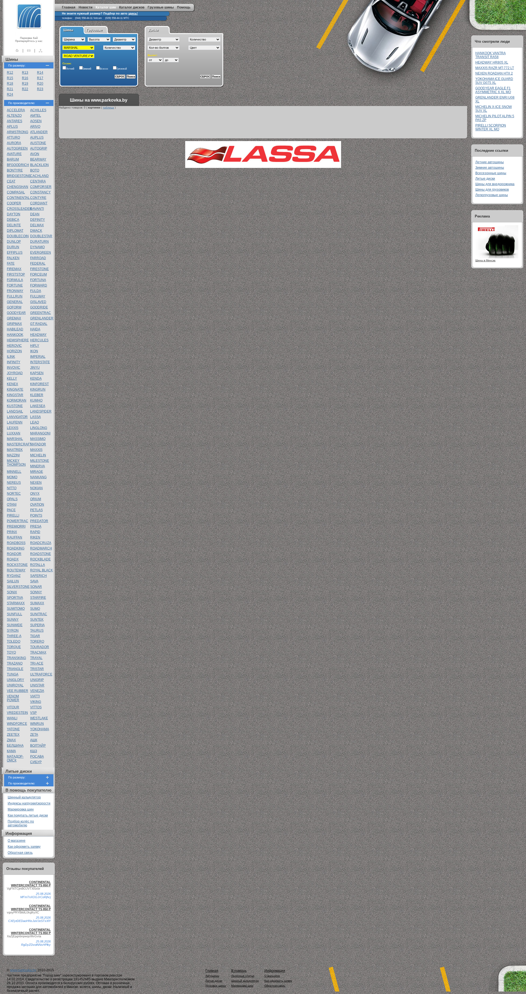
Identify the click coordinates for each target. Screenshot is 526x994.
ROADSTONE (40, 554)
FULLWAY (37, 296)
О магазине (16, 841)
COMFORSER (41, 187)
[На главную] (17, 50)
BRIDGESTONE (19, 176)
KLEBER (36, 395)
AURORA (14, 143)
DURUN (13, 247)
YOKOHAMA (39, 729)
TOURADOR (39, 647)
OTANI (11, 504)
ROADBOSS (16, 543)
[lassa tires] (263, 166)
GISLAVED (38, 302)
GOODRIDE (39, 307)
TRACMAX (38, 652)
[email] (28, 50)
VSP (33, 713)
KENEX (12, 384)
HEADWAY (38, 335)
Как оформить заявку (24, 847)
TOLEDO (13, 641)
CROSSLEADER (19, 209)
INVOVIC (13, 367)
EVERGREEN (40, 252)
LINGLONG (38, 428)
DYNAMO (37, 247)
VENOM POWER (13, 698)
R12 (10, 73)
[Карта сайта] (40, 50)
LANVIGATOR (17, 417)
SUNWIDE (14, 625)
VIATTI (35, 696)
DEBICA (13, 220)
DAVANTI (37, 209)
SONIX (12, 592)
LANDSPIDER (41, 411)
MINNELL (14, 472)
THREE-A (14, 636)
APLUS (12, 126)
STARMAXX (16, 603)
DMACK (36, 231)
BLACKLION (39, 165)
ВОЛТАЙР (38, 745)
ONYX (34, 493)
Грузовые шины (161, 7)
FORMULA (15, 280)
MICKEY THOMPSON (16, 462)
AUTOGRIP (38, 148)
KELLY (12, 378)
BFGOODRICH (18, 165)
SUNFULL (14, 614)
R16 (25, 78)
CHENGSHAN (17, 187)
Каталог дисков (131, 7)
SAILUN (13, 581)
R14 (40, 73)
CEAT (11, 181)
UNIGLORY (15, 680)
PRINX (12, 532)
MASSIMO (37, 439)
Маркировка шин (21, 809)
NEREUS (14, 483)
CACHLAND (39, 176)
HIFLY (34, 346)
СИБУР (36, 762)
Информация (274, 971)
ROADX (13, 559)
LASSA (35, 417)
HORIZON (14, 351)
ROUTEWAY (16, 570)
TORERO (37, 641)
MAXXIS (36, 450)
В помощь (239, 971)
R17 (40, 78)
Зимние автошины (489, 168)
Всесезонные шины (490, 173)
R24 (10, 94)
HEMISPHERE (18, 340)
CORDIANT (38, 203)
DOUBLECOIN (18, 236)
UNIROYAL (15, 685)
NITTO (11, 488)
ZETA (34, 735)
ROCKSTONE (17, 565)
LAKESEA (37, 406)
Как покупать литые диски (28, 815)
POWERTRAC (17, 521)
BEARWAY (38, 159)
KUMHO (36, 400)
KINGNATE (15, 389)
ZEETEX (13, 735)
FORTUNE (15, 285)
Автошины (212, 975)
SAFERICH (38, 576)
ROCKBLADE (40, 559)
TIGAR (35, 636)
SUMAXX (37, 603)
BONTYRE (15, 170)
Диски (153, 30)
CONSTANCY (40, 192)
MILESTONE (39, 461)
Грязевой (121, 68)
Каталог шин (106, 7)
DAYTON (13, 214)
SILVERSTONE (18, 587)
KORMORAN (16, 400)
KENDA (36, 378)
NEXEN (36, 483)
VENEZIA (37, 691)
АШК (33, 740)
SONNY (36, 592)
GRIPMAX (14, 324)
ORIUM (35, 499)
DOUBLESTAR (41, 236)
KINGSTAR (15, 395)
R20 (40, 83)
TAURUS (37, 630)
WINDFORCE (17, 724)
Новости (85, 7)
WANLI (12, 718)
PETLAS (36, 510)
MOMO (12, 477)
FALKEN (13, 258)
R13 (25, 73)
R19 (25, 83)
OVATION (37, 504)
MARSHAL (15, 439)
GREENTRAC (40, 313)
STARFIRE (38, 598)
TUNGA (12, 674)
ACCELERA (16, 110)
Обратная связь (20, 853)
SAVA (34, 581)
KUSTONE (15, 406)
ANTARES (14, 121)
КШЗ (33, 751)
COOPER (14, 203)
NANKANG (38, 477)
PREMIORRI (16, 526)
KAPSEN (37, 373)
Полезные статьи (242, 975)
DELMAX (37, 225)
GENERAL (15, 302)
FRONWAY (15, 291)
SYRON (13, 630)
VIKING (35, 702)
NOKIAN (36, 488)
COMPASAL (16, 192)
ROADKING (15, 548)
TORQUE (14, 647)
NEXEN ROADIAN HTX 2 (494, 73)
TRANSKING (16, 658)
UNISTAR (37, 685)
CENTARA (38, 181)
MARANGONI (40, 433)
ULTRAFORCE (41, 674)
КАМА (11, 751)
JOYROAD (15, 373)
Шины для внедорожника (494, 184)
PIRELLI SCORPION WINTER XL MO (490, 127)
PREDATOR (39, 521)
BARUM (13, 159)
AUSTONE (38, 143)
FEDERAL (37, 263)
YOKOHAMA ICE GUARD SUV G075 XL (494, 81)
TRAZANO (14, 663)
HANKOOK (15, 335)
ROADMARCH (41, 548)
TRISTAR (37, 669)
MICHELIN (38, 455)
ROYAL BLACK (41, 570)
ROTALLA (37, 565)
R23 (40, 89)
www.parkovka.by (23, 970)
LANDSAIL (15, 411)
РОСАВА (37, 756)
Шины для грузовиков (492, 189)
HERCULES (39, 340)
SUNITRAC (38, 614)
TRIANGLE (15, 669)
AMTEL (35, 116)
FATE (11, 263)
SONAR (36, 587)
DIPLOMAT (15, 231)
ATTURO (13, 137)
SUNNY (13, 619)
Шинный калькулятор (24, 797)
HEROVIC (14, 346)
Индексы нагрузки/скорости (29, 803)
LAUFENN (14, 422)
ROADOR (14, 554)
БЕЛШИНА (15, 745)
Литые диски (485, 179)
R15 (10, 78)
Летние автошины (489, 162)
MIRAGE (36, 472)
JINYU (35, 367)
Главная (68, 7)
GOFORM (14, 307)
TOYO (11, 652)
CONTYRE (38, 198)
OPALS (12, 499)
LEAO (34, 422)
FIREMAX (14, 269)
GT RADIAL (38, 324)
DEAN (34, 214)
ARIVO (35, 126)
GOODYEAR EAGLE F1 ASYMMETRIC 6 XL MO (493, 90)
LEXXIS (12, 428)
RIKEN (35, 537)
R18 (10, 83)
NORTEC (14, 493)
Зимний (87, 68)
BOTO (34, 170)
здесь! (133, 13)
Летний (70, 68)
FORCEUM (38, 274)
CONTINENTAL (18, 198)
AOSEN (36, 121)
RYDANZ (14, 576)
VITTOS (36, 707)
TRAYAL (36, 658)
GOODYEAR (16, 313)
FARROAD (38, 258)
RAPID (35, 532)
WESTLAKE (39, 718)
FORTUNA (38, 280)
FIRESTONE (39, 269)
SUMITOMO (16, 609)
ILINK (11, 357)
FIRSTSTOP (16, 274)
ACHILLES (38, 110)
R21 (10, 89)
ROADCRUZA (40, 543)
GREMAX (14, 318)
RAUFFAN (14, 537)
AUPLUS (37, 137)
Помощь (183, 7)
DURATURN (39, 242)
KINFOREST (39, 384)
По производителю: (21, 103)
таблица (108, 107)
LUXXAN (13, 433)
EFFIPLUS (14, 252)
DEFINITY (37, 220)
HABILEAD (15, 329)
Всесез (104, 68)
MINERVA (37, 466)
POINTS (36, 515)
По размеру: (16, 65)
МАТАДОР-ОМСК (15, 758)
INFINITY (13, 362)
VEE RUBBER (17, 691)
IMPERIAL (37, 357)
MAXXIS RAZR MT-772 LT (494, 68)
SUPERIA (37, 625)
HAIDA (35, 329)
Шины (68, 30)
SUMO (35, 609)
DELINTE (14, 225)
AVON (34, 154)
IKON (34, 351)
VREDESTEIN (17, 713)
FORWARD (38, 285)
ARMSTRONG (17, 132)
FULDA (35, 291)
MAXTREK (15, 450)
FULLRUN (14, 296)
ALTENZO (14, 116)
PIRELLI (13, 515)
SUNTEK (37, 619)
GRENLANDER (41, 318)
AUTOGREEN (17, 148)
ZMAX (11, 740)
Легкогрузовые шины (491, 195)
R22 (25, 89)
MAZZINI (13, 455)
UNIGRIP (37, 680)
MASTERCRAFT (19, 444)
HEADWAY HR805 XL (491, 62)
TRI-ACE (36, 663)
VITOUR (13, 707)
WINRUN (37, 724)
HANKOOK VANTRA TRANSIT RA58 (490, 55)
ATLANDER (39, 132)
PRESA (35, 526)
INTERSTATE (40, 362)
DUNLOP (14, 242)
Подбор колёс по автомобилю (21, 823)
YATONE (13, 729)
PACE (11, 510)
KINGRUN (37, 389)
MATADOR (38, 444)
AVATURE (14, 154)
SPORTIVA (15, 598)
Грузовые (94, 30)
